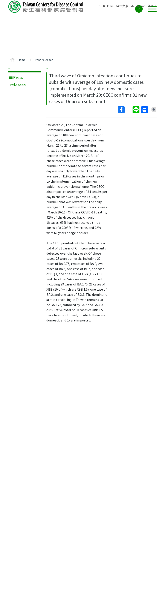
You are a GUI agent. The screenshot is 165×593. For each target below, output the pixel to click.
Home (110, 6)
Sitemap (140, 6)
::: (9, 69)
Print (145, 109)
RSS (153, 6)
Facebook (124, 109)
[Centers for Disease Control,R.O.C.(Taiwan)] (46, 6)
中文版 (123, 5)
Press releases (43, 60)
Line (136, 109)
